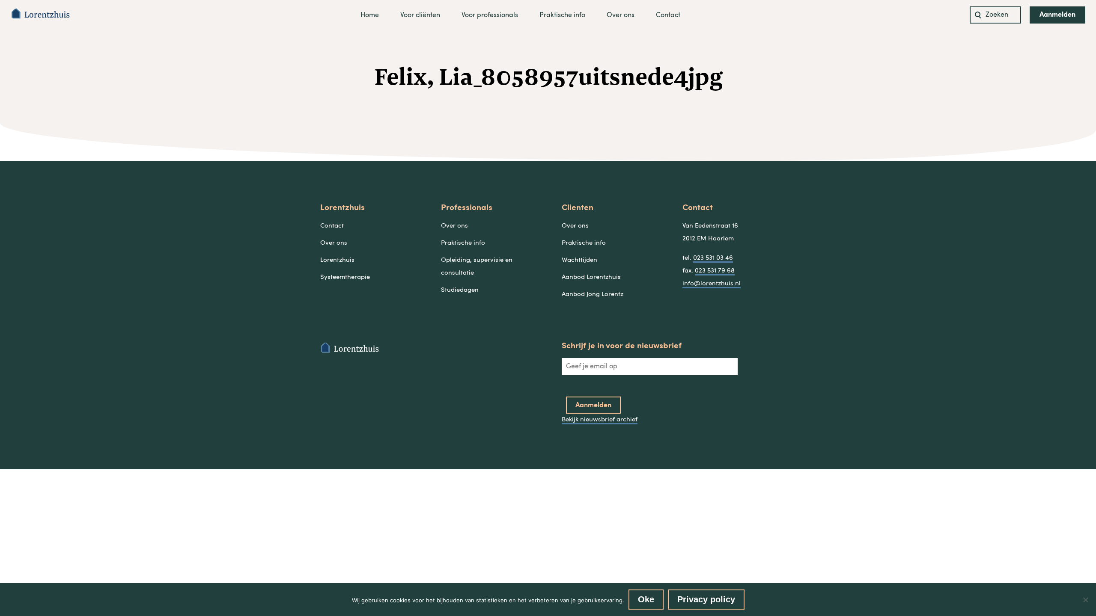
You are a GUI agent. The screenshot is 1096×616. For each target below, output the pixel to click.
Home (369, 15)
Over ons (620, 15)
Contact (668, 15)
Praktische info (562, 15)
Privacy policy (706, 599)
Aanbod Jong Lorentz (592, 294)
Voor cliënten (420, 15)
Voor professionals (490, 15)
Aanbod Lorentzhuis (591, 277)
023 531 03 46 (713, 258)
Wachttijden (579, 260)
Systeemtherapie (345, 277)
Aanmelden (1057, 15)
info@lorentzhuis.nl (711, 284)
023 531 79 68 (715, 271)
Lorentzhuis (337, 260)
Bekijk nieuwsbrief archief (599, 420)
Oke (646, 599)
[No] (1085, 599)
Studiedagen (460, 290)
